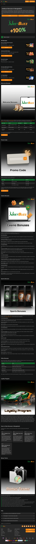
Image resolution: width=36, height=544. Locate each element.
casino (32, 120)
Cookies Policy (17, 531)
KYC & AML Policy (17, 532)
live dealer (5, 121)
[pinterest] (26, 526)
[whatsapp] (34, 526)
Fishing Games (3, 532)
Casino (2, 530)
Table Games (2, 535)
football (8, 316)
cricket (6, 316)
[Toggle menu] (1, 1)
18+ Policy (16, 530)
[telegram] (28, 526)
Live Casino (2, 531)
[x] (22, 526)
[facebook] (32, 526)
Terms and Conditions (17, 535)
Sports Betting (9, 531)
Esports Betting (10, 530)
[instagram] (30, 526)
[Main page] (5, 1)
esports (11, 316)
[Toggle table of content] (2, 37)
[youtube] (24, 526)
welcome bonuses (11, 120)
